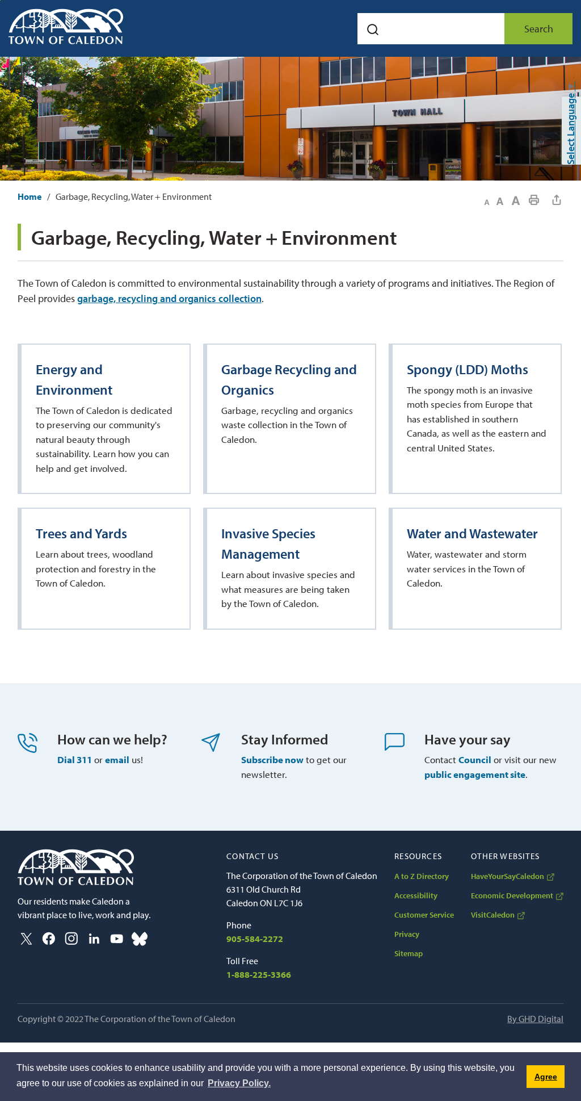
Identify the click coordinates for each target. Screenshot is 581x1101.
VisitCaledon (493, 915)
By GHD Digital (535, 1018)
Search (538, 28)
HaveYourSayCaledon (507, 876)
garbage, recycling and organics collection (169, 298)
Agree (545, 1076)
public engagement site (474, 774)
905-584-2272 (254, 938)
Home (29, 196)
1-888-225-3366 (258, 974)
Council (474, 759)
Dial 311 (74, 759)
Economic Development (512, 895)
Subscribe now (272, 759)
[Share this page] (556, 200)
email (117, 759)
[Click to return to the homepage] (66, 26)
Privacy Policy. (239, 1083)
